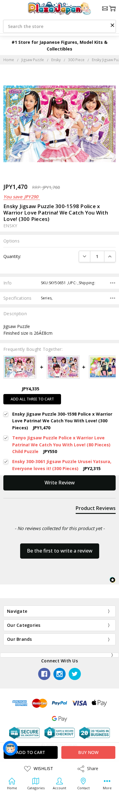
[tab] (96, 509)
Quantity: (12, 256)
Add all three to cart (32, 399)
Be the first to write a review (59, 550)
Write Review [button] (60, 482)
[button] (112, 25)
